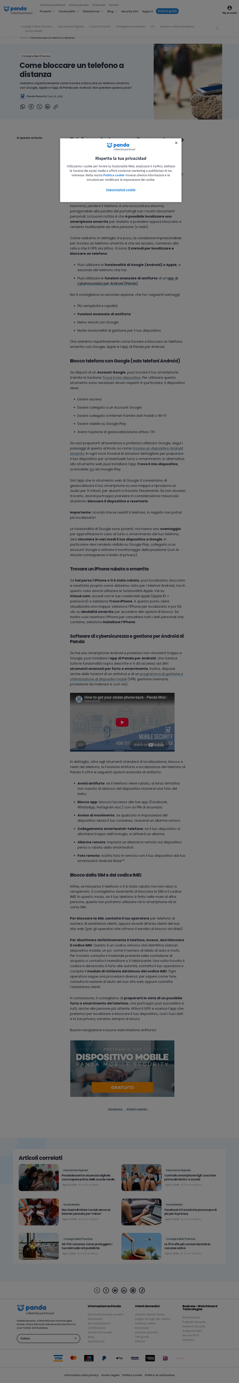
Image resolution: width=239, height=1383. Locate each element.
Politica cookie (114, 175)
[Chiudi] (176, 143)
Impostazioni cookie (121, 190)
